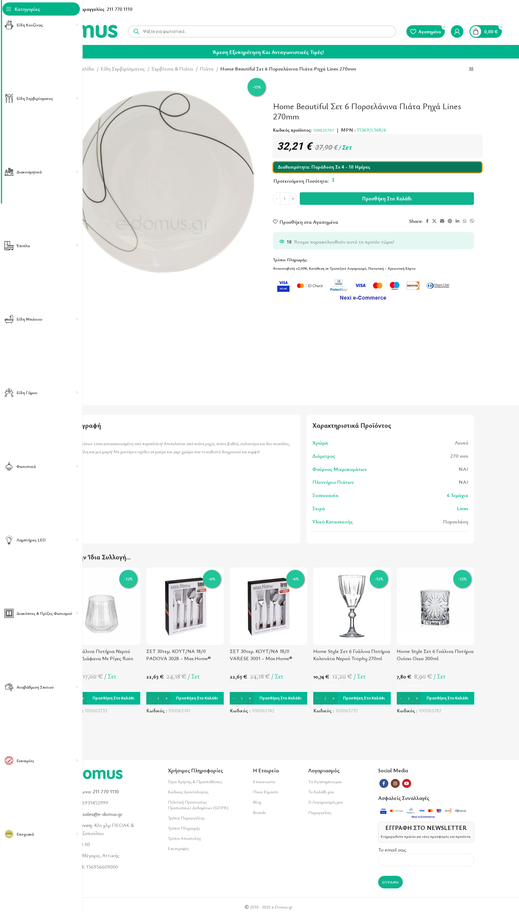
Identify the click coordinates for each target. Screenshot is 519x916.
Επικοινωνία (264, 781)
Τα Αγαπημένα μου (325, 781)
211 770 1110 (119, 9)
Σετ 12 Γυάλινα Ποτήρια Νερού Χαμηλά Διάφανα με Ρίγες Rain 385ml (98, 658)
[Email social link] (442, 221)
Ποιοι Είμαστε (265, 792)
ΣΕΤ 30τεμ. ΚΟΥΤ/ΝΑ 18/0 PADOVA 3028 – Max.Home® (178, 655)
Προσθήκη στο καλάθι (387, 198)
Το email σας (392, 849)
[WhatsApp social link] (464, 221)
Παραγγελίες (319, 812)
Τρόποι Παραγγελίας (186, 818)
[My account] (457, 31)
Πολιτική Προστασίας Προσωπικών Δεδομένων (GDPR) (198, 804)
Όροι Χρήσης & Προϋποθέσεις (195, 781)
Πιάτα (207, 68)
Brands (259, 812)
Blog (257, 802)
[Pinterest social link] (450, 221)
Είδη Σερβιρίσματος (123, 68)
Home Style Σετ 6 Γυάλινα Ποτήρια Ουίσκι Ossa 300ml (435, 655)
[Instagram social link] (395, 783)
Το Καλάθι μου (321, 792)
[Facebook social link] (427, 221)
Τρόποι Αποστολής (184, 838)
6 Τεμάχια (457, 495)
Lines (462, 508)
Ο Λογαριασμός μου (325, 802)
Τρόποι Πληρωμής (184, 828)
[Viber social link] (472, 221)
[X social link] (434, 221)
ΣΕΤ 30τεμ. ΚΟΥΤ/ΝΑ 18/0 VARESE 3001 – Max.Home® (261, 655)
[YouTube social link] (406, 783)
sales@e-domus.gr (103, 813)
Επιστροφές (178, 848)
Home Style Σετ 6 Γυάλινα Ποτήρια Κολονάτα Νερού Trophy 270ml (351, 655)
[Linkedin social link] (457, 221)
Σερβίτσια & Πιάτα (172, 68)
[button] (101, 698)
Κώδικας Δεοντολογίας (188, 792)
